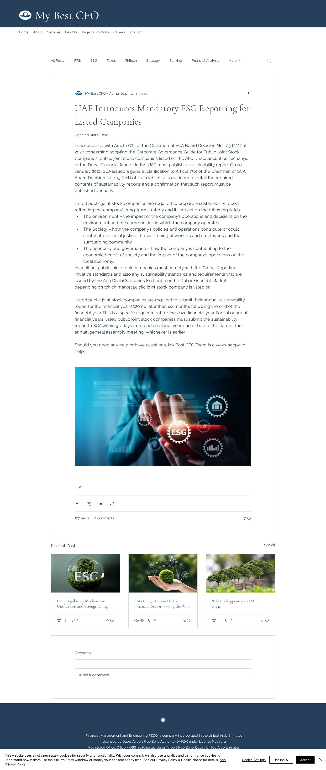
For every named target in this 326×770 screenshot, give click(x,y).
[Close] (320, 759)
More (233, 60)
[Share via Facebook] (77, 503)
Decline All (281, 759)
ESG (93, 60)
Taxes (111, 60)
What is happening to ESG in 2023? (236, 603)
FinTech (131, 60)
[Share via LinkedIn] (100, 503)
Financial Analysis (205, 60)
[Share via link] (112, 503)
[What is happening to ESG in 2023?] (240, 573)
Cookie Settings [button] (254, 759)
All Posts (57, 60)
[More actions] (248, 93)
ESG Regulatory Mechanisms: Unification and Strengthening (82, 603)
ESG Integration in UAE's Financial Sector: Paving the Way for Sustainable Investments (161, 603)
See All (269, 545)
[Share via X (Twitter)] (88, 503)
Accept (305, 759)
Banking (175, 60)
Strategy (153, 60)
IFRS (77, 60)
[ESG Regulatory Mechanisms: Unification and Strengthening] (85, 573)
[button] (269, 61)
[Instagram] (163, 720)
